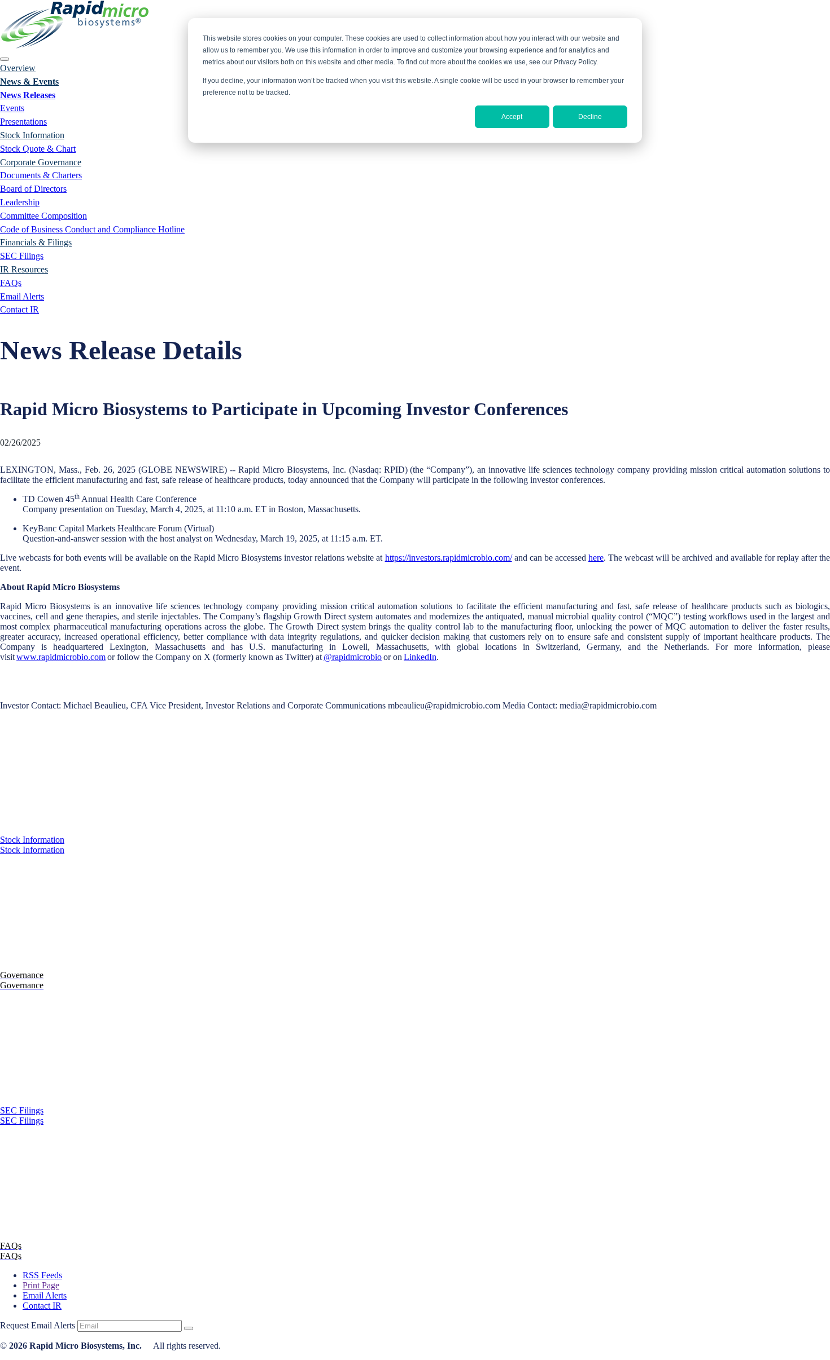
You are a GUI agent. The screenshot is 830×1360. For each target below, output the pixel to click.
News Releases (27, 95)
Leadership (20, 202)
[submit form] (188, 1328)
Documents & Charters (41, 175)
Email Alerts (22, 296)
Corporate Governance (40, 162)
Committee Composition (43, 216)
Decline (590, 117)
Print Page (41, 1285)
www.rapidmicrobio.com (61, 657)
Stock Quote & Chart (38, 148)
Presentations (23, 121)
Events (12, 108)
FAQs (10, 283)
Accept (511, 117)
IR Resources (24, 269)
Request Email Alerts (37, 1325)
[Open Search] (4, 59)
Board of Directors (33, 188)
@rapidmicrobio (353, 657)
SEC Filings (21, 256)
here (596, 557)
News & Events (29, 81)
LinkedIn (420, 657)
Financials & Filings (36, 242)
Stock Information (32, 135)
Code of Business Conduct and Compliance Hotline (92, 229)
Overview (18, 68)
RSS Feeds (42, 1275)
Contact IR (19, 309)
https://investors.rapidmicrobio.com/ (448, 557)
